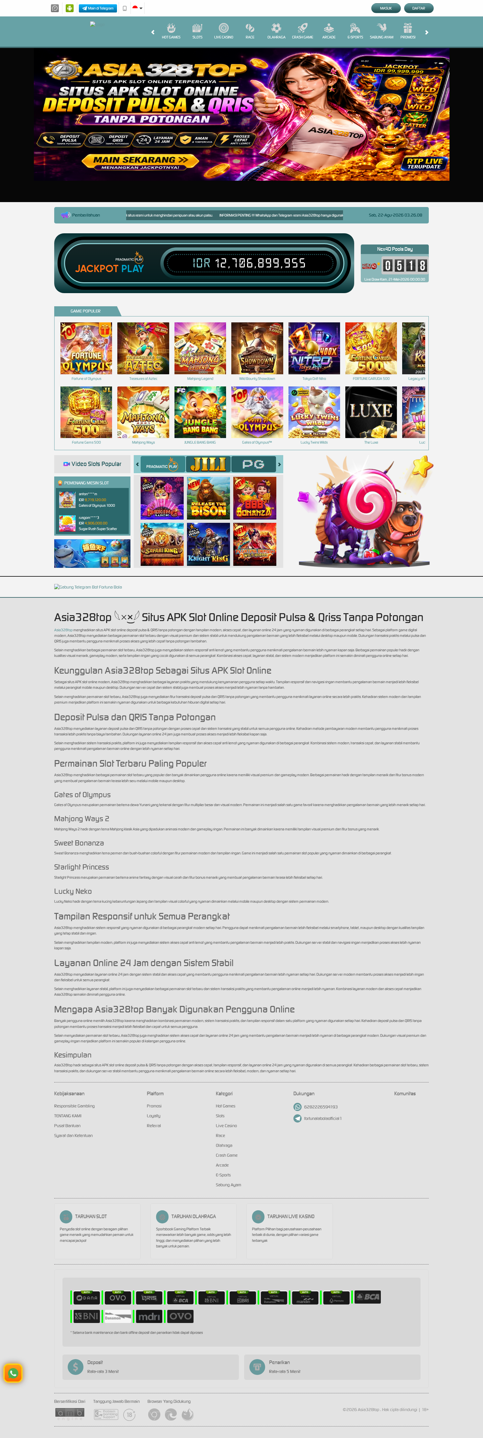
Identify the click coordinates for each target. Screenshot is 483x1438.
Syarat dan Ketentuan (73, 1135)
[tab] (163, 464)
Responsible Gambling (74, 1106)
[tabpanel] (241, 114)
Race (250, 37)
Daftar (418, 8)
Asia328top (63, 630)
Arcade (328, 37)
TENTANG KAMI (67, 1116)
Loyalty (153, 1116)
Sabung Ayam (381, 37)
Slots (197, 37)
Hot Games (171, 37)
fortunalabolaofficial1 (323, 1118)
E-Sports (355, 37)
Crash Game (302, 37)
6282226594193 (321, 1107)
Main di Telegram (101, 8)
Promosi (408, 37)
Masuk (386, 8)
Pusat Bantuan (67, 1125)
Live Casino (223, 37)
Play (132, 269)
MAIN (90, 348)
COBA (166, 491)
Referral (154, 1125)
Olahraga (276, 37)
